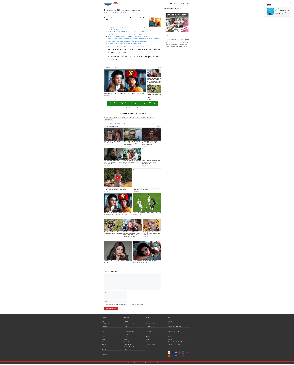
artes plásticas (113, 117)
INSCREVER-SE (150, 334)
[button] (188, 3)
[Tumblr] (172, 356)
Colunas (103, 331)
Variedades (126, 352)
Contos (103, 334)
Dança (103, 339)
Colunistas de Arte (150, 326)
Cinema (103, 329)
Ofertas (125, 339)
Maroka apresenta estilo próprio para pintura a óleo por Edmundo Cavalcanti (127, 41)
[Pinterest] (179, 353)
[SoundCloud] (179, 356)
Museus (148, 336)
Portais (147, 339)
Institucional (171, 323)
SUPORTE (170, 339)
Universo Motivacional (151, 344)
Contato (182, 3)
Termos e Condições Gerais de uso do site (177, 341)
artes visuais (122, 117)
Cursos (103, 336)
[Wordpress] (176, 356)
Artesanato (104, 326)
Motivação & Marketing (129, 334)
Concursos (148, 329)
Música (125, 336)
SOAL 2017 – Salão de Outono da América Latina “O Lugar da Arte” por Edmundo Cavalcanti (131, 34)
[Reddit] (169, 356)
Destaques (104, 349)
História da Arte (127, 321)
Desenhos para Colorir (107, 346)
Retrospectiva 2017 (109, 119)
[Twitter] (176, 353)
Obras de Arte (150, 117)
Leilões (125, 326)
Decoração (104, 341)
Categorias (172, 3)
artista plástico (130, 117)
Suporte (148, 341)
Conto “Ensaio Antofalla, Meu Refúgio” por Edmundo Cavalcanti (124, 26)
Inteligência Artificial (129, 323)
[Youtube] (187, 353)
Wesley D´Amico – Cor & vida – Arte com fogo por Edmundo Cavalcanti (126, 46)
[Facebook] (172, 353)
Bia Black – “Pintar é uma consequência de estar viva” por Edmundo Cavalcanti (127, 36)
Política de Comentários (173, 334)
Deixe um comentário (131, 12)
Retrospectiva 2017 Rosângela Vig (146, 123)
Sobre (169, 336)
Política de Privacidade (173, 331)
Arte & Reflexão (105, 323)
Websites (148, 346)
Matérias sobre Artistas (129, 331)
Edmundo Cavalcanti (140, 117)
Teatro (125, 349)
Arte (103, 321)
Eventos (103, 352)
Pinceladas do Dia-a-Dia (129, 346)
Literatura (126, 329)
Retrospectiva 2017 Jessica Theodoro (119, 123)
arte (107, 117)
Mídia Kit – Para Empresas (174, 326)
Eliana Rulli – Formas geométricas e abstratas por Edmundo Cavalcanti (125, 43)
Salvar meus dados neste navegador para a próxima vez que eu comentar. (124, 304)
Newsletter (170, 329)
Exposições (104, 354)
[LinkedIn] (183, 353)
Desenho (104, 344)
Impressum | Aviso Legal (174, 344)
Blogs (147, 321)
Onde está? (126, 341)
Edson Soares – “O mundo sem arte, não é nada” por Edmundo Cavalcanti (126, 45)
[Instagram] (183, 356)
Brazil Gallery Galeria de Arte (153, 323)
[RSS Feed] (169, 353)
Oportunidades (127, 344)
